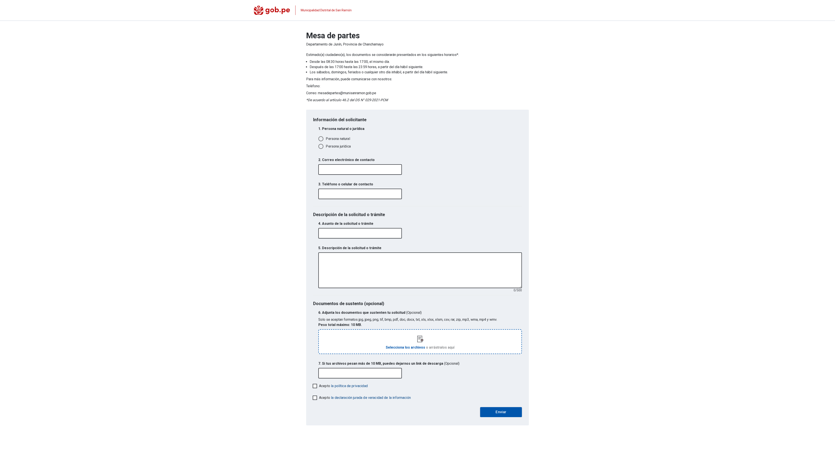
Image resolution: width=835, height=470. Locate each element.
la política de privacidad (349, 386)
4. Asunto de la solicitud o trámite (345, 224)
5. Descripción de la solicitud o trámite (349, 248)
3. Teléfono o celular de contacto (345, 184)
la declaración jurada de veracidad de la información (371, 398)
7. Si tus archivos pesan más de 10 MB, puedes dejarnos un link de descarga (388, 363)
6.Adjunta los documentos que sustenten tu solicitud (370, 313)
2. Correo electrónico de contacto (346, 160)
